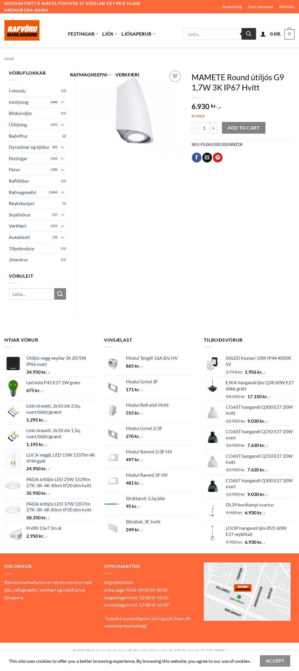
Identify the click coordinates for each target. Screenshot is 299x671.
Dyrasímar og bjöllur (29, 147)
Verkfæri (127, 74)
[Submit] (60, 294)
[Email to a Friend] (207, 157)
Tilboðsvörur (22, 248)
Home (9, 59)
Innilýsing (18, 102)
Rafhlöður (19, 181)
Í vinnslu (17, 90)
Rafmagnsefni (88, 74)
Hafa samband (260, 6)
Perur (14, 169)
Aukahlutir (19, 237)
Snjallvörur (20, 214)
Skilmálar (287, 6)
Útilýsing (18, 124)
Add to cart (243, 127)
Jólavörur (18, 259)
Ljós (107, 33)
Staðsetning (232, 6)
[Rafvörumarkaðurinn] (31, 30)
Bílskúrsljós (20, 113)
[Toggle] (62, 101)
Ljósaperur (136, 33)
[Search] (248, 34)
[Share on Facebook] (196, 157)
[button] (263, 33)
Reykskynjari (21, 203)
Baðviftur (18, 136)
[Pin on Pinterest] (217, 157)
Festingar (81, 33)
